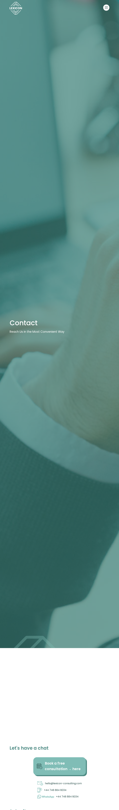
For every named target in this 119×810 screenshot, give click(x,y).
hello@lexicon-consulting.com (63, 783)
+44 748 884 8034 (55, 790)
